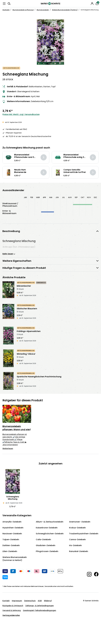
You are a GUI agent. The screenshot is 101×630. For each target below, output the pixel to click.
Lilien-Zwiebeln (9, 551)
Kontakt (6, 600)
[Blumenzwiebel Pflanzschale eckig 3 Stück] (58, 157)
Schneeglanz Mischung (12, 498)
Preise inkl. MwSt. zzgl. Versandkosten (21, 114)
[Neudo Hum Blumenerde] (9, 172)
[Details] (44, 157)
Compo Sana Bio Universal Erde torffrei (74, 171)
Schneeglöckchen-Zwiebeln (50, 533)
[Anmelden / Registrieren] (92, 3)
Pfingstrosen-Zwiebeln (47, 551)
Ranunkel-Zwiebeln (78, 551)
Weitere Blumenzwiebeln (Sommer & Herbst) (14, 559)
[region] (50, 42)
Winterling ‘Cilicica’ (26, 354)
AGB (40, 600)
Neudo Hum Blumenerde (20, 171)
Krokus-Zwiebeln (77, 527)
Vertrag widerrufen (11, 615)
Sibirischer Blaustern (27, 309)
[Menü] (4, 3)
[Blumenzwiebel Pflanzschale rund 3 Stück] (9, 157)
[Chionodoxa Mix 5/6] (50, 42)
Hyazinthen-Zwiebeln (12, 527)
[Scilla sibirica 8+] (8, 313)
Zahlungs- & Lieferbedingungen (39, 605)
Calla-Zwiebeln (43, 539)
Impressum (17, 600)
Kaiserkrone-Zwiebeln (47, 527)
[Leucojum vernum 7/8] (8, 290)
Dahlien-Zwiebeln (11, 545)
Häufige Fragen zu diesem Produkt (24, 268)
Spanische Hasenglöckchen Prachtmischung (39, 377)
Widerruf (48, 600)
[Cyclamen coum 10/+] (8, 335)
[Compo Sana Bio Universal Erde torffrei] (58, 172)
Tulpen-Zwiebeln (10, 539)
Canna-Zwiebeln (77, 539)
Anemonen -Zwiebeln (79, 521)
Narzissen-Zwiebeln (12, 533)
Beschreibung (11, 231)
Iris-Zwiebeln (75, 545)
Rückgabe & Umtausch (12, 605)
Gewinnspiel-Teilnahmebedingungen (39, 610)
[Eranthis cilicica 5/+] (8, 358)
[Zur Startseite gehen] (50, 3)
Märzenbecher (24, 286)
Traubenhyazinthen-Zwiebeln (83, 533)
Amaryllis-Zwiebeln (11, 521)
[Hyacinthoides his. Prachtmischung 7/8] (8, 381)
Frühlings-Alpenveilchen (29, 331)
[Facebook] (95, 574)
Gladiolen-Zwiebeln (45, 545)
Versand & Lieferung (11, 610)
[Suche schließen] (89, 3)
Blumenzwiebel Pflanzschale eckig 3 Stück (73, 156)
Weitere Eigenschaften (16, 261)
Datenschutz (30, 600)
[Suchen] (9, 3)
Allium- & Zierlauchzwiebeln (49, 521)
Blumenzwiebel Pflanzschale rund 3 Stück (24, 156)
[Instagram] (88, 574)
